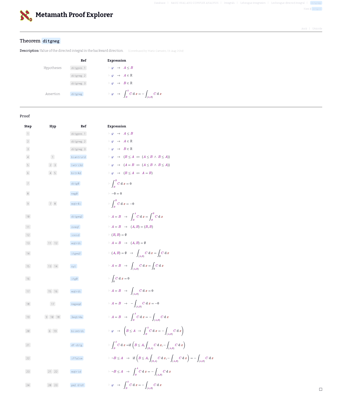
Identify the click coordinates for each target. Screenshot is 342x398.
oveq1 (75, 227)
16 (55, 291)
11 (49, 243)
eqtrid (76, 371)
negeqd (76, 304)
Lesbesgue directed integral (288, 2)
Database (159, 2)
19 (55, 331)
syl (73, 266)
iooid (75, 235)
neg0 (74, 193)
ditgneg (316, 3)
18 (58, 317)
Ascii (304, 28)
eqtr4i (76, 203)
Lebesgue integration (253, 2)
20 (49, 385)
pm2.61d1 (77, 385)
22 (55, 371)
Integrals (229, 2)
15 (49, 291)
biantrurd (78, 157)
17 (52, 304)
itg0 (74, 278)
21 (49, 371)
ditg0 (75, 183)
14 (55, 266)
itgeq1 (76, 253)
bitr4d (76, 173)
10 (51, 317)
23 (55, 385)
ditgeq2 (76, 216)
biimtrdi (77, 331)
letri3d (76, 165)
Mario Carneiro (157, 51)
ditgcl (317, 9)
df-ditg (76, 345)
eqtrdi (76, 243)
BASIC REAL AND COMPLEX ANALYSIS (194, 2)
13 (49, 266)
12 (55, 243)
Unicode (317, 28)
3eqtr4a (76, 317)
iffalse (76, 358)
